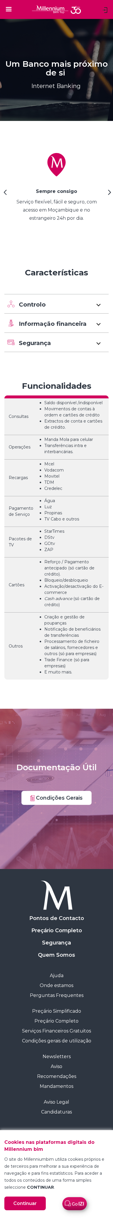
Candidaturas (56, 1112)
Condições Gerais (58, 798)
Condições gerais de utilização (56, 1041)
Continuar (25, 1203)
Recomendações (56, 1076)
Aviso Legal (56, 1102)
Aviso (56, 1066)
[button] (56, 303)
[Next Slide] (109, 194)
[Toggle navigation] (8, 9)
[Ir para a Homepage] (56, 895)
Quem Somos (56, 955)
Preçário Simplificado (56, 1011)
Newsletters (57, 1056)
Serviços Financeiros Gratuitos (56, 1031)
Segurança (56, 943)
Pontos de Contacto (56, 918)
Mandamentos (56, 1086)
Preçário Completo (56, 930)
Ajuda (56, 975)
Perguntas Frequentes (56, 995)
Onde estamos (56, 985)
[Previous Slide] (4, 194)
